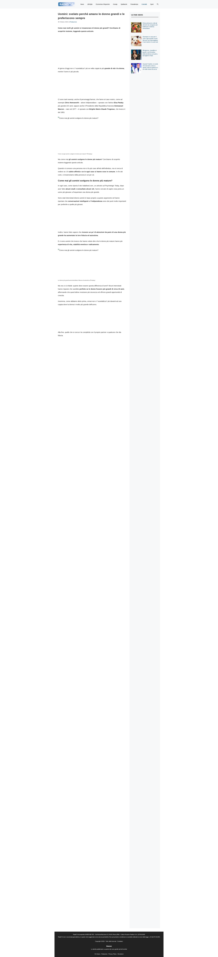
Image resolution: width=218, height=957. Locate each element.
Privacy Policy (112, 954)
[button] (157, 4)
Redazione (104, 954)
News (82, 4)
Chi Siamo (97, 954)
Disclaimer (121, 954)
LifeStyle (89, 4)
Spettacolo (124, 4)
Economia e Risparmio (103, 4)
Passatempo (134, 4)
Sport (151, 4)
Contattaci (120, 941)
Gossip (115, 4)
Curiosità (144, 4)
